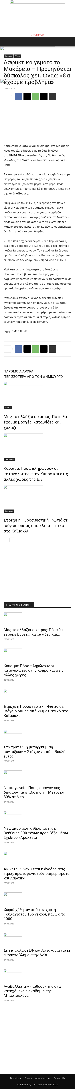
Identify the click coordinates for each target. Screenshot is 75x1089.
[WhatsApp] (35, 349)
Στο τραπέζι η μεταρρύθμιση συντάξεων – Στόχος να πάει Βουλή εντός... (34, 751)
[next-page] (11, 540)
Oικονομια (9, 459)
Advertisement (42, 1078)
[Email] (44, 349)
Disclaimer (15, 1078)
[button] (6, 41)
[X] (27, 349)
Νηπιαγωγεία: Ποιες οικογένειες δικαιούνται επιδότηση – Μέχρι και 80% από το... (35, 792)
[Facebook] (18, 349)
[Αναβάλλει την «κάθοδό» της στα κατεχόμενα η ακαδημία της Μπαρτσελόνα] (37, 975)
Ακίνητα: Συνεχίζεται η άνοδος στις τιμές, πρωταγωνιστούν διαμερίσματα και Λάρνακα (37, 873)
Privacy (28, 1078)
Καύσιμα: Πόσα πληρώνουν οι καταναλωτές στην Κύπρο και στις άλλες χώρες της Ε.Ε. (36, 474)
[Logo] (27, 49)
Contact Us (59, 1078)
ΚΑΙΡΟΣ (8, 407)
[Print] (52, 349)
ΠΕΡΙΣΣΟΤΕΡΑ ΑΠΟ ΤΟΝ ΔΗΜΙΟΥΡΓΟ (33, 376)
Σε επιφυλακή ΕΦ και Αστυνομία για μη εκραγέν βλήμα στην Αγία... (37, 952)
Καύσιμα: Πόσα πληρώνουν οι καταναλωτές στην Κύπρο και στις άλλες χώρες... (34, 670)
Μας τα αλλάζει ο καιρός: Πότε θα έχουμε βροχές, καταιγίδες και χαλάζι (35, 422)
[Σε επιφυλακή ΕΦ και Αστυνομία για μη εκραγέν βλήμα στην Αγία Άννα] (37, 939)
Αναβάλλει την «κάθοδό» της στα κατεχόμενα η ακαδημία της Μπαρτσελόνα (32, 991)
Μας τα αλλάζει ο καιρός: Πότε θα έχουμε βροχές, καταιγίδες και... (33, 632)
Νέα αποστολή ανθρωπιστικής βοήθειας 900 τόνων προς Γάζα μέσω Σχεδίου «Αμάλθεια (36, 833)
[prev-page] (6, 540)
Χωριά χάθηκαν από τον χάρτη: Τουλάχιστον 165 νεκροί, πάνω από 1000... (34, 914)
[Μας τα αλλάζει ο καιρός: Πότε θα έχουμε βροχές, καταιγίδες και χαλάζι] (37, 395)
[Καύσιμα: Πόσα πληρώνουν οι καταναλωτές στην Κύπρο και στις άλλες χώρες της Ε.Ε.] (37, 447)
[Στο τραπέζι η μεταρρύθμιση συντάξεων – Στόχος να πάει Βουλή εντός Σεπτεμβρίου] (37, 736)
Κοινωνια (9, 511)
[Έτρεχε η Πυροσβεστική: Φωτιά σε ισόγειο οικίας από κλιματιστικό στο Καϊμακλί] (37, 499)
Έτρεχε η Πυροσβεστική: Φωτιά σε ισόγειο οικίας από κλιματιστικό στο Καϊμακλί (36, 525)
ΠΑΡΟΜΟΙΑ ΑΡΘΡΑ (18, 371)
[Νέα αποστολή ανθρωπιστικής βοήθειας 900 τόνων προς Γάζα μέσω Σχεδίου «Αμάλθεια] (37, 817)
